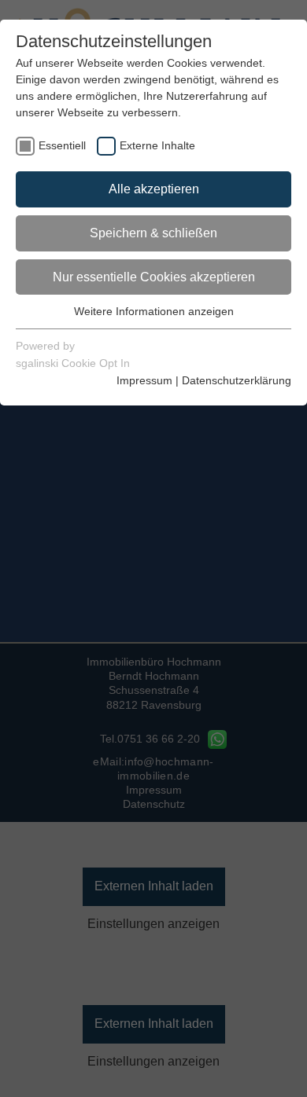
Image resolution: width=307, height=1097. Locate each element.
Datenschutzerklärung (236, 380)
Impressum (144, 380)
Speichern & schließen (153, 233)
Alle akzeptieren (154, 189)
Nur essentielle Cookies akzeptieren (154, 277)
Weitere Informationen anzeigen (154, 311)
